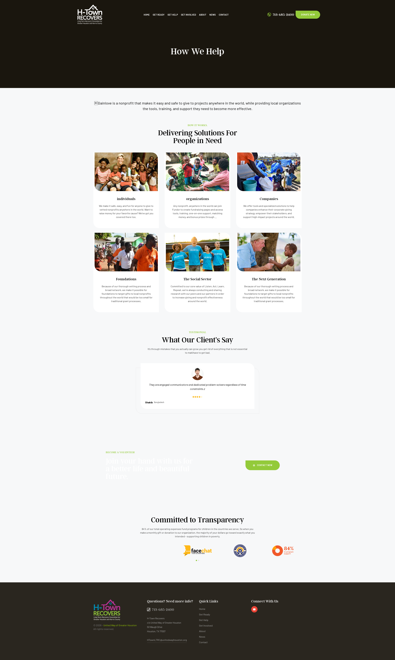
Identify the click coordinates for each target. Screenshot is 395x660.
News (212, 14)
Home (147, 14)
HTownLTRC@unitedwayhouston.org (167, 639)
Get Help (173, 14)
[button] (308, 15)
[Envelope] (254, 609)
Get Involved (188, 14)
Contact (224, 14)
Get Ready (158, 14)
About (202, 14)
